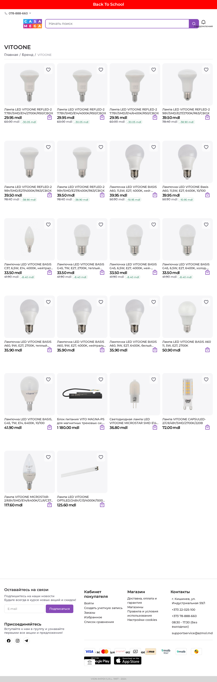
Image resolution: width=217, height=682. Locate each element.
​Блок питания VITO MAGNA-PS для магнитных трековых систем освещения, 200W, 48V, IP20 (80, 421)
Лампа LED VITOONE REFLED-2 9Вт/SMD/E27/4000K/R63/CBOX (28, 188)
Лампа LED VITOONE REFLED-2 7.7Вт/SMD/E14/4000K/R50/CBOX (81, 111)
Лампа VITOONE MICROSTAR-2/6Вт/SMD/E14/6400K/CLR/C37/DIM (28, 498)
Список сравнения (99, 622)
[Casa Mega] (32, 23)
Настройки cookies (142, 620)
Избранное (93, 617)
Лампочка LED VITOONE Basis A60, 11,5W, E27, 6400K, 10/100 (185, 188)
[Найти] (194, 23)
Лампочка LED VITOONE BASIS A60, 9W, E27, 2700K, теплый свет (27, 343)
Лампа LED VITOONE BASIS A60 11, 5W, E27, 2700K (186, 343)
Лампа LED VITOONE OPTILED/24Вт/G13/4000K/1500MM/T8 (81, 498)
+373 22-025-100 (183, 610)
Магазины (135, 607)
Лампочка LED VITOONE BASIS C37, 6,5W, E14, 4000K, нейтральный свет (29, 266)
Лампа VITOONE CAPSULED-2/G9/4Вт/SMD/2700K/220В (184, 421)
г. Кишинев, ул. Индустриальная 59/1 (188, 601)
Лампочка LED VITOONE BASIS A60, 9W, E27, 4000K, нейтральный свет (81, 343)
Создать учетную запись (103, 608)
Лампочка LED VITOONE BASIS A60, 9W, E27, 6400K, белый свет (133, 343)
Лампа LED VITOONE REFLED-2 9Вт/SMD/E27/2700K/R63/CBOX (186, 111)
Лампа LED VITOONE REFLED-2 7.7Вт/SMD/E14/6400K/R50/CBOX (134, 111)
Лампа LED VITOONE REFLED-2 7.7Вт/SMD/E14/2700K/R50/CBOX (28, 111)
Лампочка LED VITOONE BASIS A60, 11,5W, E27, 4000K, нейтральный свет (133, 188)
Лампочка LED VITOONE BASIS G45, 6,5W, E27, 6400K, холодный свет (186, 266)
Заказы (89, 612)
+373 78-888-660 (184, 616)
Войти (89, 603)
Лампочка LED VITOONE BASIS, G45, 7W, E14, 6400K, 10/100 (28, 421)
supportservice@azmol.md (192, 633)
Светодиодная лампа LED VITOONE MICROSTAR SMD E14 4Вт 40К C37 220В (133, 421)
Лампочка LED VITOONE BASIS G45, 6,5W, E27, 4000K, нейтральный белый (133, 266)
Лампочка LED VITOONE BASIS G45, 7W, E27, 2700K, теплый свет (80, 266)
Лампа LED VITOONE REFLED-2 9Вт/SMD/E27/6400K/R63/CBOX (80, 188)
